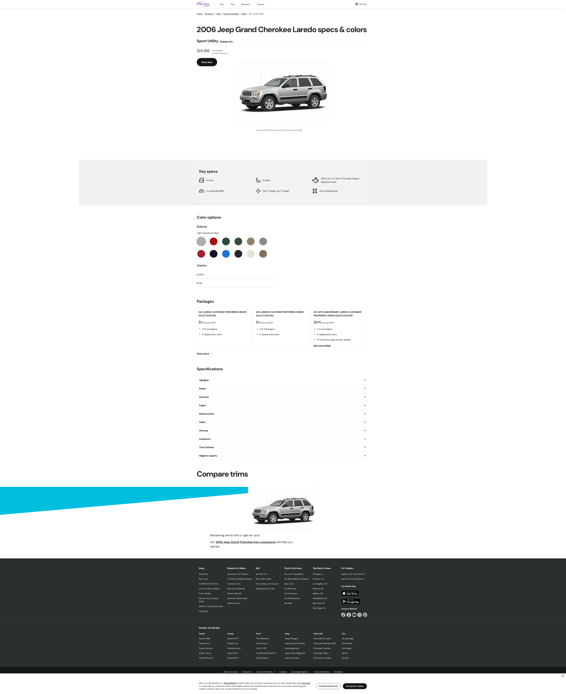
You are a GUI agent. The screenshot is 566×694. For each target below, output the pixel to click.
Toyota (202, 633)
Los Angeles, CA (320, 583)
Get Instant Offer (263, 579)
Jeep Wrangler (291, 638)
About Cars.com (230, 671)
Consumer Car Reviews (238, 574)
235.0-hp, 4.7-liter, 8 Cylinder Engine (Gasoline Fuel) (340, 180)
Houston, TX (318, 579)
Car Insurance (290, 593)
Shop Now (206, 62)
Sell (232, 4)
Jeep (218, 14)
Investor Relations (264, 671)
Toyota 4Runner (206, 658)
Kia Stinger (347, 648)
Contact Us (247, 671)
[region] (283, 683)
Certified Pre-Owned (208, 583)
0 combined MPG (215, 190)
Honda (230, 633)
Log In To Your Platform (351, 579)
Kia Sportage (347, 638)
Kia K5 (345, 653)
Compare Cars (234, 583)
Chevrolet (318, 633)
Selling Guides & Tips (265, 588)
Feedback (338, 671)
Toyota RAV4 (204, 638)
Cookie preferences (328, 686)
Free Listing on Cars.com (267, 583)
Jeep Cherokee (292, 658)
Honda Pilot (232, 653)
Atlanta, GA (318, 593)
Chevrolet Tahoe (321, 653)
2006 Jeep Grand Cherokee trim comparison (246, 542)
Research (245, 4)
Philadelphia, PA (320, 598)
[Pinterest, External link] (365, 615)
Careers (283, 671)
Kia (343, 633)
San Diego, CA (319, 608)
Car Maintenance (292, 598)
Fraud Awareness (322, 671)
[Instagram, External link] (359, 615)
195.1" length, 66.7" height (276, 190)
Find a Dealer (205, 593)
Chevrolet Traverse (322, 648)
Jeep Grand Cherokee (295, 643)
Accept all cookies (355, 686)
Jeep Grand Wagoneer (295, 653)
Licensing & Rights (299, 671)
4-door (210, 180)
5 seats (266, 180)
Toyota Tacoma (205, 648)
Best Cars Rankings (236, 588)
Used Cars (203, 574)
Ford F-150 (261, 648)
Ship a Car (289, 583)
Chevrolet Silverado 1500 (324, 643)
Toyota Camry (205, 653)
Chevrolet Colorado (322, 658)
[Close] (563, 676)
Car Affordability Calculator (296, 579)
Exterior (202, 226)
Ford (258, 633)
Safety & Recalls (234, 593)
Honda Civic (232, 643)
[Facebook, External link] (349, 615)
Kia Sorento (347, 643)
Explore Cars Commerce (352, 574)
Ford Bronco (262, 643)
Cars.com (306, 683)
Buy (221, 4)
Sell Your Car (261, 574)
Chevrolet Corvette (322, 638)
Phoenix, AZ (318, 588)
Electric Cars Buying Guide (211, 606)
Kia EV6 (345, 658)
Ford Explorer (262, 658)
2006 (243, 14)
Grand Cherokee (231, 14)
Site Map (288, 603)
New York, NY (319, 603)
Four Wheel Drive (328, 190)
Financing (203, 611)
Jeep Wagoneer (292, 648)
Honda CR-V (233, 638)
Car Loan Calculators (293, 574)
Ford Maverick (262, 638)
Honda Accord (233, 648)
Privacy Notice (230, 683)
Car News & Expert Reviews (239, 579)
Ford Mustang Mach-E (266, 653)
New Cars (203, 579)
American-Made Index (237, 598)
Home (199, 14)
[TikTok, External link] (343, 615)
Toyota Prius (204, 643)
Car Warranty (290, 588)
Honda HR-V (233, 658)
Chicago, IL (318, 574)
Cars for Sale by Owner (209, 588)
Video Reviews (233, 603)
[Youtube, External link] (354, 615)
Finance (260, 4)
